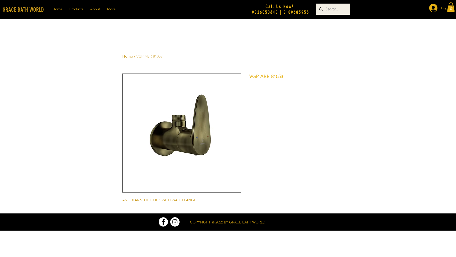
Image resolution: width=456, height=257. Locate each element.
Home (127, 56)
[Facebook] (163, 222)
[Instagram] (175, 222)
